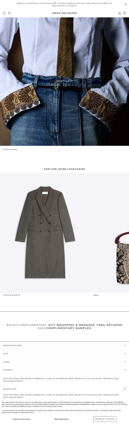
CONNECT (8, 370)
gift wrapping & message (71, 325)
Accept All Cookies (105, 419)
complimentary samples (68, 328)
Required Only (62, 419)
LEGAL (6, 362)
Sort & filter (9, 149)
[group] (45, 236)
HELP (5, 354)
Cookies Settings (21, 419)
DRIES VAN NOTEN (12, 345)
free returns (109, 325)
